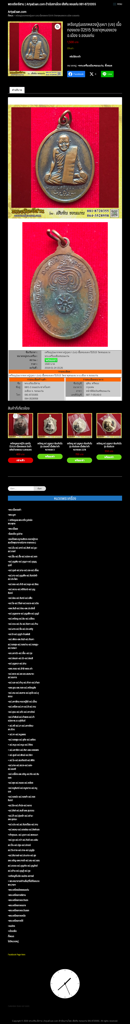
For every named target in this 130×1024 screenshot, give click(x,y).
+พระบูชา (12, 515)
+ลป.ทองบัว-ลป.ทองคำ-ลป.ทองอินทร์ (21, 798)
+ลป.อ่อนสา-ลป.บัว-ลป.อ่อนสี (20, 658)
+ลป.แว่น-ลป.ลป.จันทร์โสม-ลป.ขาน (23, 824)
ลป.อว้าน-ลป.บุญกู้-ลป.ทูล (19, 871)
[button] (57, 26)
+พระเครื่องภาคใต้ (15, 921)
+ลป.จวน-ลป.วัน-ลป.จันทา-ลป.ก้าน (23, 624)
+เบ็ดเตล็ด (12, 931)
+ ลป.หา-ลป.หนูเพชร (17, 734)
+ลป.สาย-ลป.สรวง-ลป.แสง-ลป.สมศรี (20, 767)
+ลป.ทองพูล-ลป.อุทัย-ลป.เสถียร (22, 739)
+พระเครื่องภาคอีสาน (17, 895)
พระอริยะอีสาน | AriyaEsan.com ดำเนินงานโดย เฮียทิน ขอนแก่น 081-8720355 (52, 4)
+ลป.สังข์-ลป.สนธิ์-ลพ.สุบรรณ (21, 810)
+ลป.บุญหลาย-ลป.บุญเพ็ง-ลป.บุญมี (23, 613)
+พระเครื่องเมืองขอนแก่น (91, 65)
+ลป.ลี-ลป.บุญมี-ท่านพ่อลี (19, 634)
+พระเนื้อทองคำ (14, 510)
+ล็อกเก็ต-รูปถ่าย (15, 534)
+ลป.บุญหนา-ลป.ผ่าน (17, 663)
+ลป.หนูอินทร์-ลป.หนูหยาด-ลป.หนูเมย (22, 789)
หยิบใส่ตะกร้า (75, 56)
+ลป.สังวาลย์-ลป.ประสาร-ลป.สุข (22, 855)
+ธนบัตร (11, 926)
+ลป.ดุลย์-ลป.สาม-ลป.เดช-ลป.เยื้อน (23, 570)
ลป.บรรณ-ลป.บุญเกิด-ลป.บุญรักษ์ (23, 865)
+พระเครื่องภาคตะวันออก (18, 910)
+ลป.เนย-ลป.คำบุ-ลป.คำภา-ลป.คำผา (24, 682)
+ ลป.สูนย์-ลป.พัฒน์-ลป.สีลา (20, 755)
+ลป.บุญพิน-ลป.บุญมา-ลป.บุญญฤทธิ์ (22, 563)
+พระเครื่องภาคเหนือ (17, 915)
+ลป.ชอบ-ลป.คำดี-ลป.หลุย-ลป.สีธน (23, 584)
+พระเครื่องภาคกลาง (17, 905)
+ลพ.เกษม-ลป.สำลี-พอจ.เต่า (20, 668)
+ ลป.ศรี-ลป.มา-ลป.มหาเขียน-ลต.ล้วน (21, 727)
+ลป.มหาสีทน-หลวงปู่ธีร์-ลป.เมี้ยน (22, 701)
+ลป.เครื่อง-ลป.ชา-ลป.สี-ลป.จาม (22, 706)
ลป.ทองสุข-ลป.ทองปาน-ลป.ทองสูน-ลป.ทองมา (23, 646)
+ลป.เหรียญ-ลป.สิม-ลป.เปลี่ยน (21, 618)
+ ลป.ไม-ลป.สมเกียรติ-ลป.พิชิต (21, 760)
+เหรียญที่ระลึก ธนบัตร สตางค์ (21, 876)
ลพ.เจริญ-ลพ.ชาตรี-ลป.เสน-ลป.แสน (24, 860)
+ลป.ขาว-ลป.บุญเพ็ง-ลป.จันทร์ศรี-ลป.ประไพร (23, 577)
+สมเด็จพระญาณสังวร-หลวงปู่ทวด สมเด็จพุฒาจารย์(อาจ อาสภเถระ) (23, 540)
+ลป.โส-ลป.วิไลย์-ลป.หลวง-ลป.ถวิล (23, 603)
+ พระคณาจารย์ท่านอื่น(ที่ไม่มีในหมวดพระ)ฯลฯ (23, 882)
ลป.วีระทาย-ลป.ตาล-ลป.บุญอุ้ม (21, 850)
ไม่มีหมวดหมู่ (13, 941)
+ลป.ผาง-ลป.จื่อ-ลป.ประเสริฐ (20, 629)
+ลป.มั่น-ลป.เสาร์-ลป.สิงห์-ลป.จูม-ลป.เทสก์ (22, 549)
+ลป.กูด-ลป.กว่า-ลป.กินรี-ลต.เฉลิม (23, 840)
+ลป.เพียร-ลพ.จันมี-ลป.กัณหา (21, 639)
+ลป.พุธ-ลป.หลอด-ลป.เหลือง (20, 783)
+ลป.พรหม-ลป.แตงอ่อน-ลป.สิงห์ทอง (23, 829)
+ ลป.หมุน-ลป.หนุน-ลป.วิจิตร (20, 745)
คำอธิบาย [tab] (17, 90)
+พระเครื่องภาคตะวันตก (18, 900)
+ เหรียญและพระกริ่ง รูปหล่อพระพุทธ (20, 521)
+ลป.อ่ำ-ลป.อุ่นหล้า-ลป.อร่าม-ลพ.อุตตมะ (20, 817)
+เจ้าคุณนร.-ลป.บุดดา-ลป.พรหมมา (23, 835)
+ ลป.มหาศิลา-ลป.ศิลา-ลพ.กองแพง (23, 750)
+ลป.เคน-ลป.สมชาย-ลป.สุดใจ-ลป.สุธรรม (23, 694)
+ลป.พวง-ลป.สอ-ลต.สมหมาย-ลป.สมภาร (21, 675)
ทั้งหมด (10, 15)
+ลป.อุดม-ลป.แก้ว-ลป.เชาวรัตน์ (21, 712)
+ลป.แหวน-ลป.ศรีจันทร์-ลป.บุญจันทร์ (21, 591)
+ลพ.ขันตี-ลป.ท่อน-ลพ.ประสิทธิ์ (21, 608)
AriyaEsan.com (17, 11)
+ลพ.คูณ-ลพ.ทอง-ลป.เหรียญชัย (22, 687)
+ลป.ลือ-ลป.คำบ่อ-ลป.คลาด (20, 805)
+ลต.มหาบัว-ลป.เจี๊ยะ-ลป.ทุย (20, 653)
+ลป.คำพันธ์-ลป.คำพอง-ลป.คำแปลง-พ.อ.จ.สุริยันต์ (21, 718)
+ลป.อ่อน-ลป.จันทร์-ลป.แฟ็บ (20, 598)
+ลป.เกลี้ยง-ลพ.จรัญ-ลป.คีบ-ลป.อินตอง (23, 775)
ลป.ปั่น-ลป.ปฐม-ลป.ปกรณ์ (19, 845)
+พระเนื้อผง (13, 529)
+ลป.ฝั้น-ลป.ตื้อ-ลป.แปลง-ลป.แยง (22, 556)
